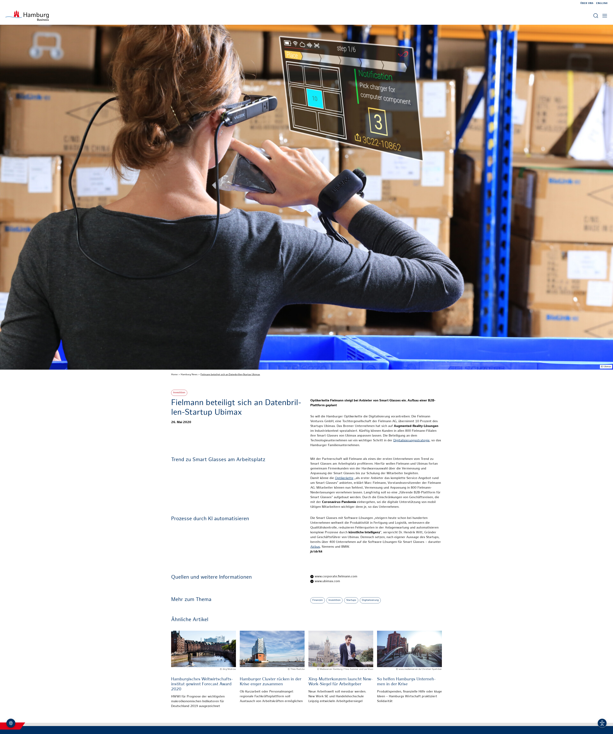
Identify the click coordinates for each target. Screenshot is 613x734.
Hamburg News (189, 374)
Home (174, 374)
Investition (179, 393)
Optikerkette (344, 478)
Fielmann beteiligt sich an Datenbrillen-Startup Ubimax (230, 374)
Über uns (586, 3)
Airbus (315, 546)
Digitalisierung (370, 600)
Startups (351, 600)
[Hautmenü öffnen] (605, 16)
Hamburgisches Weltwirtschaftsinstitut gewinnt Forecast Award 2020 (202, 684)
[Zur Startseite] (27, 15)
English (602, 3)
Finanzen (317, 600)
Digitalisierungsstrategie (411, 440)
